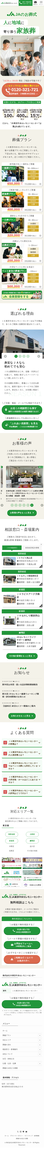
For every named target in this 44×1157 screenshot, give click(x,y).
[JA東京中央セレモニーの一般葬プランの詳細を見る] (22, 174)
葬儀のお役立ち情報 (10, 1068)
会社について (8, 1054)
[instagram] (21, 1132)
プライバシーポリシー (16, 1135)
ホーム (5, 1031)
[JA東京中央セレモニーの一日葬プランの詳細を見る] (22, 225)
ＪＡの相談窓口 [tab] (12, 547)
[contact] (26, 1132)
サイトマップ (29, 1135)
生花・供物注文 (8, 1059)
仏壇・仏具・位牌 (9, 1063)
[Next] (39, 356)
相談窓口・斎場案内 (10, 1049)
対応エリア (7, 1040)
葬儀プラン (7, 1035)
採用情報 (36, 1135)
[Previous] (5, 356)
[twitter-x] (18, 1132)
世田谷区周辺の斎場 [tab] (32, 547)
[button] (20, 75)
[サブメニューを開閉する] (39, 1035)
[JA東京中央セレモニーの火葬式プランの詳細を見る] (22, 251)
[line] (23, 1132)
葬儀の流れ (7, 1044)
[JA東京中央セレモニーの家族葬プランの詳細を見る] (22, 200)
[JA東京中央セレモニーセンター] (9, 3)
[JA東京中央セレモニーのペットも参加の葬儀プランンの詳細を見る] (22, 277)
